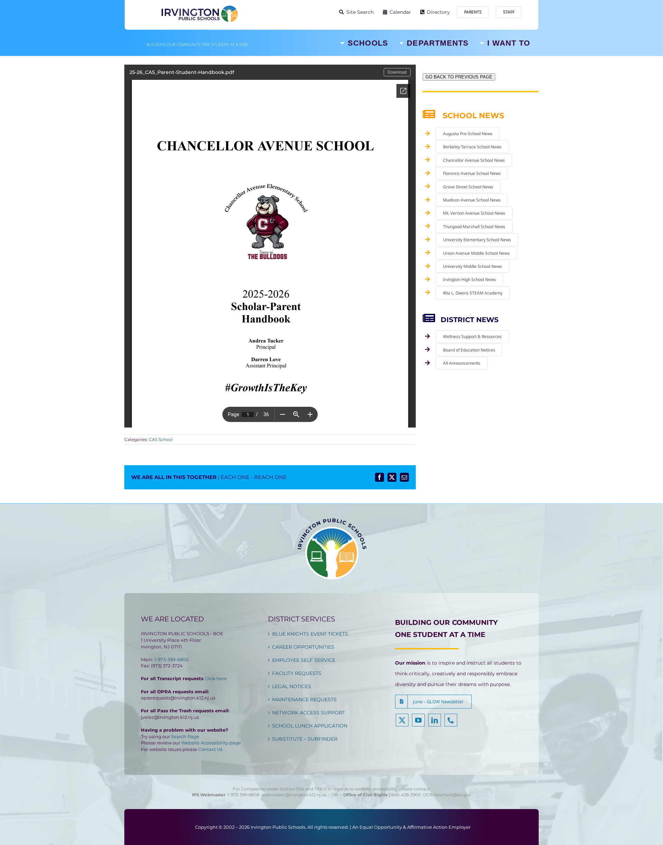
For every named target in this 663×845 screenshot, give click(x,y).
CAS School (161, 439)
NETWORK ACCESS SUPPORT (308, 713)
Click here (215, 678)
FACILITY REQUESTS (296, 673)
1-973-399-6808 (243, 794)
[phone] (450, 720)
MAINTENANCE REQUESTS (304, 699)
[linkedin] (434, 720)
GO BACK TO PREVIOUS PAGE (458, 76)
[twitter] (402, 720)
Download (397, 72)
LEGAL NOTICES (291, 686)
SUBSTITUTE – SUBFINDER (304, 739)
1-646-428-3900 (405, 794)
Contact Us (210, 749)
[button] (433, 701)
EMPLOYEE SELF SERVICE (303, 660)
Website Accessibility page (211, 742)
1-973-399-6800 (171, 659)
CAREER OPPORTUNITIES (303, 647)
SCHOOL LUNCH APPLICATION (309, 726)
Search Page (185, 736)
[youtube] (418, 720)
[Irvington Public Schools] (199, 7)
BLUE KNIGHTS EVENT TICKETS (310, 634)
